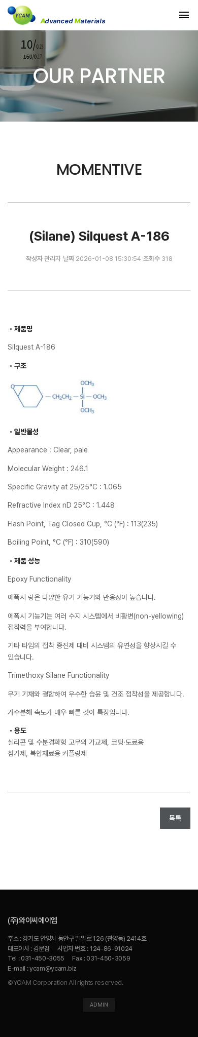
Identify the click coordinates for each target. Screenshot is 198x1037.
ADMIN (99, 1005)
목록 (175, 818)
